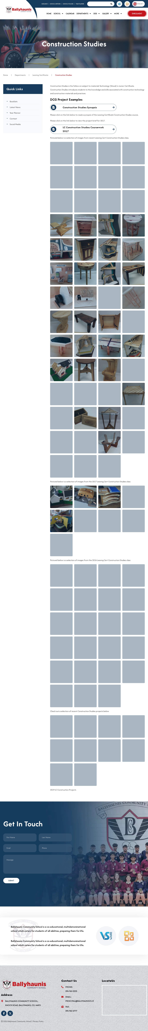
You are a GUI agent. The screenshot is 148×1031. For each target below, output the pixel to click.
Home (49, 13)
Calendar (70, 13)
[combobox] (98, 4)
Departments (82, 13)
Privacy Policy (38, 1021)
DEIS (95, 13)
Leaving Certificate (40, 75)
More (116, 13)
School (57, 13)
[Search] (111, 4)
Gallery (105, 13)
